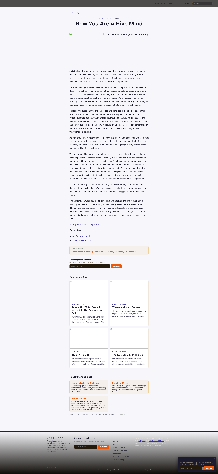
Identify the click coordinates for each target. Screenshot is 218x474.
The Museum (158, 3)
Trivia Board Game (120, 383)
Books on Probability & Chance (85, 383)
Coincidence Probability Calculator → (88, 252)
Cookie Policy (118, 460)
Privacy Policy (119, 447)
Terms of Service (120, 450)
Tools (179, 3)
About (115, 441)
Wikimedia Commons (156, 441)
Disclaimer (117, 453)
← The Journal (76, 13)
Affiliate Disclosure (121, 456)
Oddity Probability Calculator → (122, 252)
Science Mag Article (81, 240)
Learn (170, 3)
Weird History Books (80, 398)
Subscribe (116, 266)
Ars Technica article (81, 236)
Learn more (122, 414)
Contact (116, 444)
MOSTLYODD (14, 3)
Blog (187, 3)
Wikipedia (141, 441)
